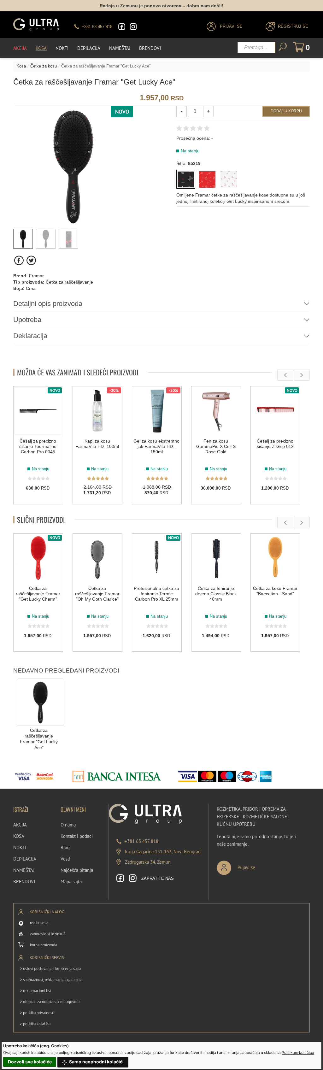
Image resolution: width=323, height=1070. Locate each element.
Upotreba (27, 320)
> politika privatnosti (37, 1012)
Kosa (41, 48)
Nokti (62, 48)
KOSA (18, 836)
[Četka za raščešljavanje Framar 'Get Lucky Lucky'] (228, 178)
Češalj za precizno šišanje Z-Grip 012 (275, 443)
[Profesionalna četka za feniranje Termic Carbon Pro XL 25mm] (156, 558)
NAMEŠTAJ (23, 870)
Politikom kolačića (298, 1052)
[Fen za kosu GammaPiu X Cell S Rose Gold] (216, 411)
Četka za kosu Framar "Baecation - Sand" (275, 591)
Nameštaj (119, 48)
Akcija (20, 48)
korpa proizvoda (43, 945)
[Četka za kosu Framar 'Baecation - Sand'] (275, 558)
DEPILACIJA (24, 859)
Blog (65, 847)
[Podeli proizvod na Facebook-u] (19, 260)
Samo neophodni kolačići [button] (96, 1061)
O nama (68, 825)
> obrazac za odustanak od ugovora (49, 1001)
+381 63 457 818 (141, 841)
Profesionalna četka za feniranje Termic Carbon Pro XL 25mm (156, 594)
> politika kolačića (35, 1023)
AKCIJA (20, 825)
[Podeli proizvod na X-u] (31, 260)
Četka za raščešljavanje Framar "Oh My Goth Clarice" (97, 594)
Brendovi (150, 48)
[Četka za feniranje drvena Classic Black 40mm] (216, 558)
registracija (39, 923)
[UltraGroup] (36, 24)
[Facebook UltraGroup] (121, 27)
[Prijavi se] (256, 865)
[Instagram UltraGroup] (133, 27)
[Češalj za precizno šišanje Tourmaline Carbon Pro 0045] (38, 411)
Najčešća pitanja (77, 870)
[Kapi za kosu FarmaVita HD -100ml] (97, 411)
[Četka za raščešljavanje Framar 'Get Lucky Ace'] (185, 178)
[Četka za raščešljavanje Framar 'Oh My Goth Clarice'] (97, 558)
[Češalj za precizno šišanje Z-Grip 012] (275, 411)
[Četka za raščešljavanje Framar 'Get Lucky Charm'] (207, 178)
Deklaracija (30, 336)
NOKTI (19, 847)
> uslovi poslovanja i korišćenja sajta (50, 968)
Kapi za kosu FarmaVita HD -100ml (97, 443)
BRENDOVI (24, 882)
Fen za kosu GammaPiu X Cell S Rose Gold (216, 446)
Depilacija (88, 48)
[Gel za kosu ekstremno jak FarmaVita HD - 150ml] (156, 411)
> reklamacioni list (35, 990)
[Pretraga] (283, 47)
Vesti (65, 859)
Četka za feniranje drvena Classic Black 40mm (216, 594)
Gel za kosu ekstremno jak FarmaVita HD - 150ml (156, 446)
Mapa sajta (71, 882)
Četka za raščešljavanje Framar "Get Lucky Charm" (38, 594)
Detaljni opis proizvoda (47, 304)
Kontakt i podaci (77, 836)
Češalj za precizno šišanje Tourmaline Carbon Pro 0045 (37, 446)
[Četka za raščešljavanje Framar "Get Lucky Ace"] (40, 701)
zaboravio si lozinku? (47, 934)
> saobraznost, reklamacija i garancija (51, 979)
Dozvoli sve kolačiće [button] (30, 1061)
